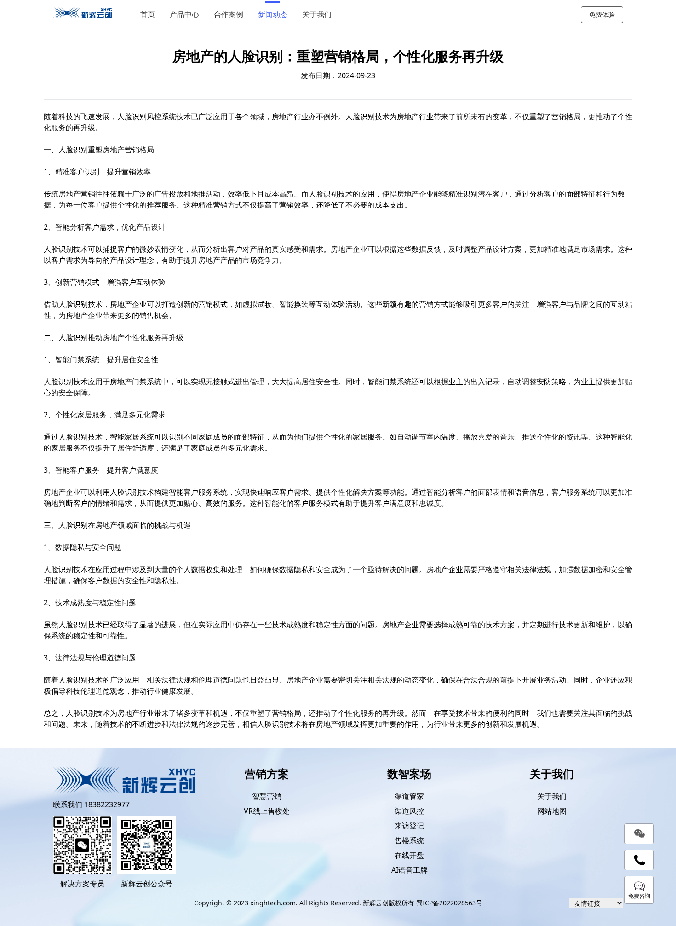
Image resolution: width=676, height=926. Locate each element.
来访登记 (409, 826)
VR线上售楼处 (267, 811)
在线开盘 (409, 855)
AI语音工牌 (409, 870)
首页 (147, 14)
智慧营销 (266, 796)
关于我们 (317, 14)
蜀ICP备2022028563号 (449, 902)
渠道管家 (409, 796)
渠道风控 (409, 811)
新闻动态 (272, 14)
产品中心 (184, 14)
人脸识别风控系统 (146, 116)
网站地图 (552, 811)
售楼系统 (409, 840)
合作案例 (228, 14)
